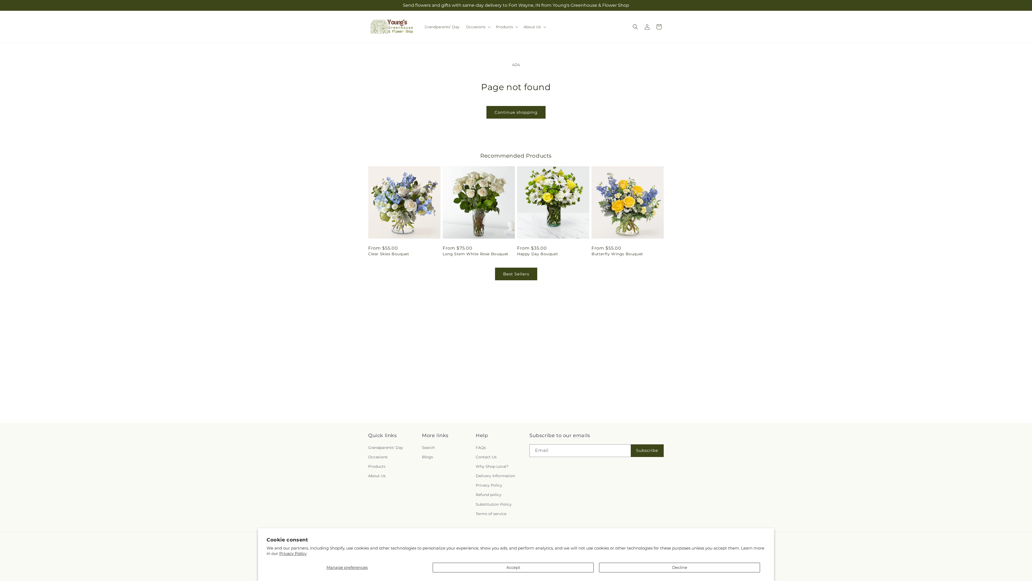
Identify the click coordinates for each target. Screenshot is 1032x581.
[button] (478, 27)
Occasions (378, 457)
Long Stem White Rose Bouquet (475, 253)
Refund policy (488, 494)
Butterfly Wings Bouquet (617, 253)
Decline (679, 567)
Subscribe (647, 450)
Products (376, 466)
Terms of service (491, 513)
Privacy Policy (293, 553)
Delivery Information (495, 475)
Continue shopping (516, 112)
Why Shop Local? (492, 466)
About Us (377, 475)
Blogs (427, 457)
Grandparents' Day (385, 447)
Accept (513, 567)
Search (428, 447)
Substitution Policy (494, 504)
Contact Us (486, 457)
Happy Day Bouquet (537, 253)
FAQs (481, 447)
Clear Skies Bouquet (388, 253)
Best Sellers (516, 274)
